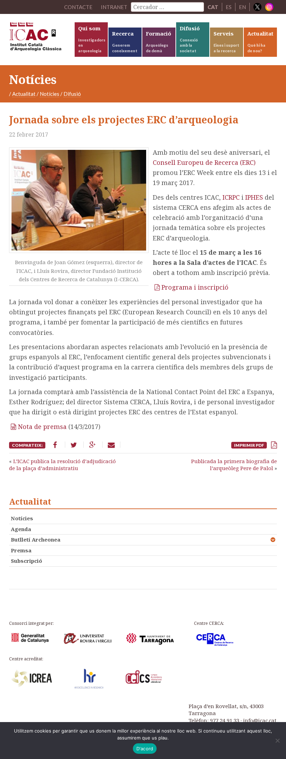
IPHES (255, 197)
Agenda (21, 529)
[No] (277, 740)
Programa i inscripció (194, 287)
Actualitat (24, 94)
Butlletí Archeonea (35, 539)
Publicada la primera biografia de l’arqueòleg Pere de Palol (234, 465)
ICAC (41, 38)
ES (229, 7)
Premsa (21, 550)
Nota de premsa (42, 426)
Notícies (49, 94)
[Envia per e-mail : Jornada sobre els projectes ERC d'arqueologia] (111, 445)
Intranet (114, 7)
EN (242, 7)
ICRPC (232, 197)
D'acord (144, 748)
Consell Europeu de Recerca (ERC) (204, 162)
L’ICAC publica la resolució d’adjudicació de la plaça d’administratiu (62, 465)
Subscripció (26, 560)
